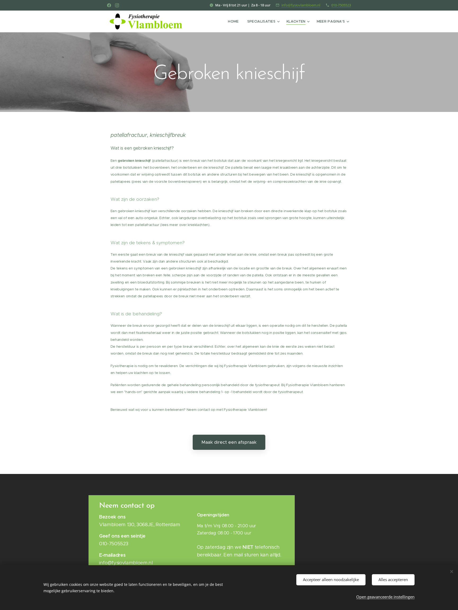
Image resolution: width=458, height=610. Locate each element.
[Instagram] (117, 5)
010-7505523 (341, 5)
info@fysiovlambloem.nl (300, 5)
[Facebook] (109, 5)
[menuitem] (235, 21)
